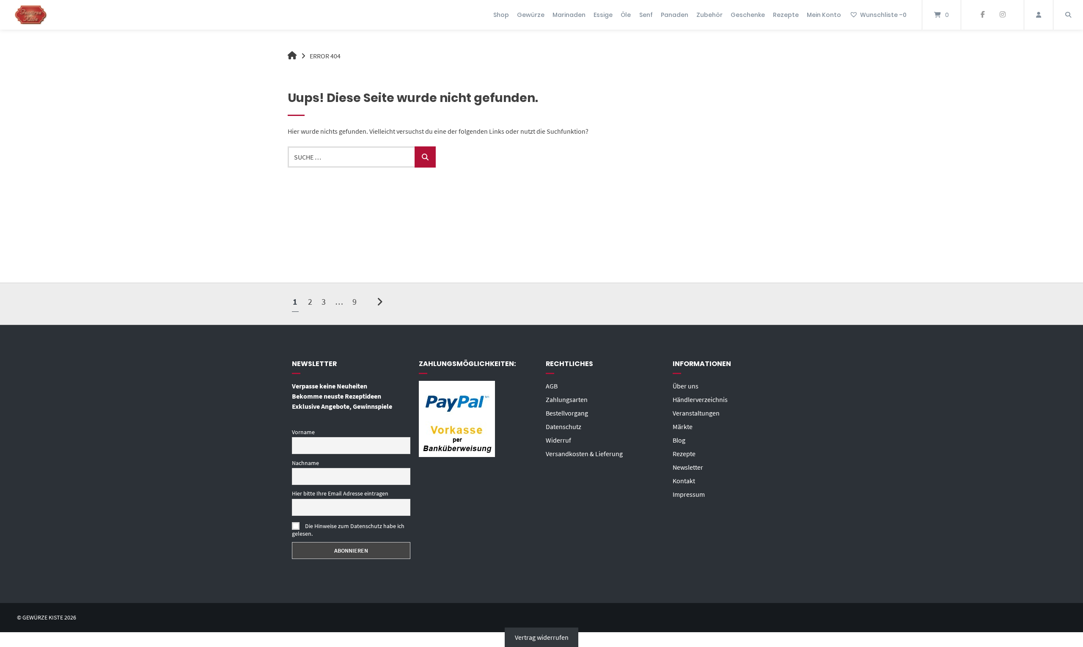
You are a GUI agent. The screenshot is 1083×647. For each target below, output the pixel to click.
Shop (501, 15)
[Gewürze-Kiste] (292, 56)
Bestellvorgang (567, 413)
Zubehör (709, 15)
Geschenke (748, 15)
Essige (603, 15)
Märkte (683, 426)
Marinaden (568, 15)
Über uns (685, 386)
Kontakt (684, 480)
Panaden (674, 15)
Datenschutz (563, 426)
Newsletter (688, 467)
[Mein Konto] (1038, 15)
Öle (626, 15)
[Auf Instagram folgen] (1002, 15)
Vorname (303, 432)
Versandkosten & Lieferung (584, 453)
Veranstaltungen (696, 413)
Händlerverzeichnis (700, 399)
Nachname (305, 463)
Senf (646, 15)
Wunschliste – (883, 15)
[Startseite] (31, 15)
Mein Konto (824, 15)
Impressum (689, 494)
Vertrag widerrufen (542, 637)
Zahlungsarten (567, 399)
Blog (679, 440)
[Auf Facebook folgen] (982, 15)
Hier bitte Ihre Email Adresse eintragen (340, 493)
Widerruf (558, 440)
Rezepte (786, 15)
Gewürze (530, 15)
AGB (552, 386)
